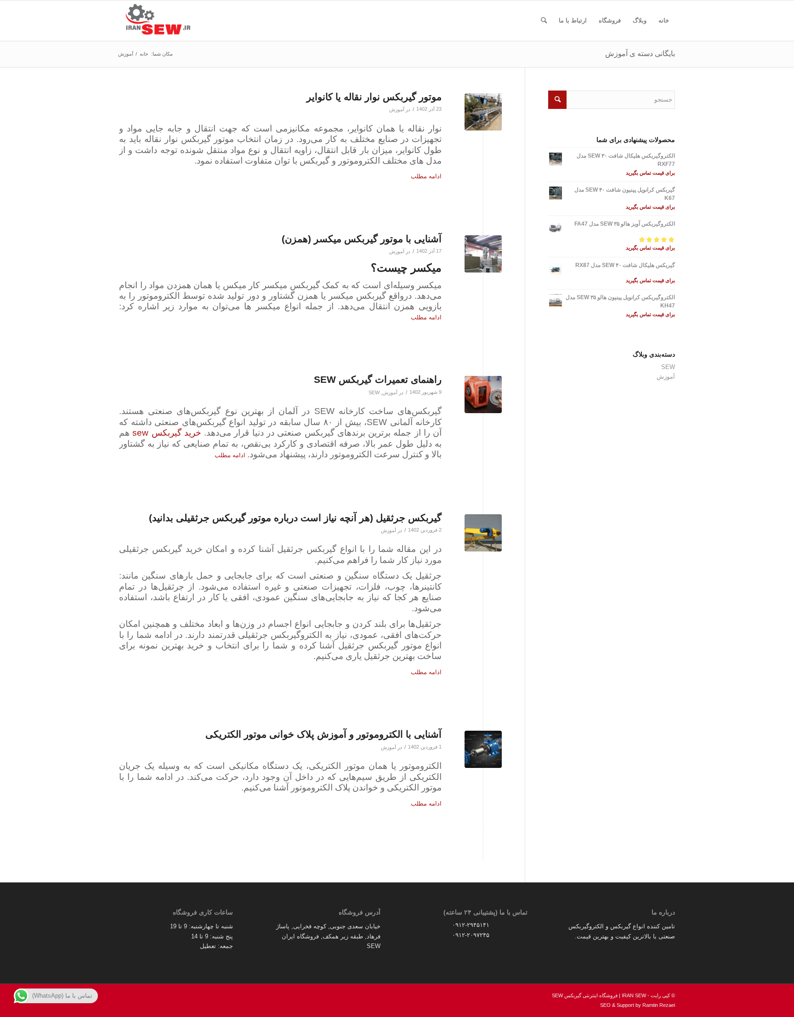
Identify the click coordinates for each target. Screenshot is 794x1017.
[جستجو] (544, 20)
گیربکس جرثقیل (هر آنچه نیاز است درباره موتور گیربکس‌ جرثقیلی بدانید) (295, 517)
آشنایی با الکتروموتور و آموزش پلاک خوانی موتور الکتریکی (323, 734)
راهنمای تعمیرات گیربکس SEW (378, 379)
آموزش (396, 109)
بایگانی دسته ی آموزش (640, 53)
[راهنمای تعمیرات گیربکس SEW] (483, 394)
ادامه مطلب (426, 176)
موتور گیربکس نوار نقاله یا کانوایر (374, 96)
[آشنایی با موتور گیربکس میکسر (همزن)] (483, 254)
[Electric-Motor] (483, 749)
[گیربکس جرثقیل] (483, 532)
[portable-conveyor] (483, 112)
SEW (374, 392)
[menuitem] (663, 20)
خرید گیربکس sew (166, 432)
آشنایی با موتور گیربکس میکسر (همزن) (362, 238)
